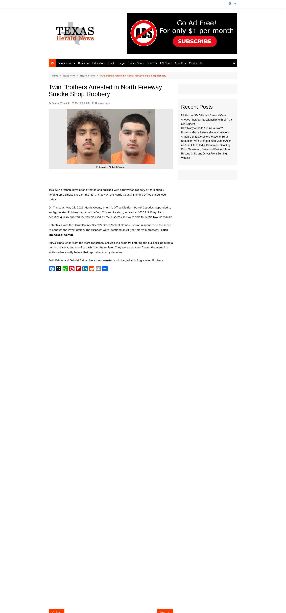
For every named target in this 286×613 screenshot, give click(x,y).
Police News (136, 63)
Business (83, 63)
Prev (58, 559)
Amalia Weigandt (61, 103)
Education (98, 63)
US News (165, 63)
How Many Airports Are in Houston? (202, 128)
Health (111, 63)
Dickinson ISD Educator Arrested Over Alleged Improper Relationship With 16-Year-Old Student (207, 119)
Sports (150, 63)
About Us (180, 63)
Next (163, 559)
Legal (122, 63)
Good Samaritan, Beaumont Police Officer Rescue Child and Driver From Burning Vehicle (205, 153)
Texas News (65, 63)
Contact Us (195, 63)
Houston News (102, 103)
